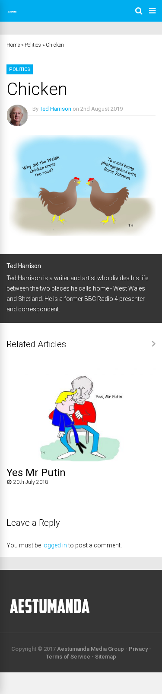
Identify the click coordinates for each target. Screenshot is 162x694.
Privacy (138, 649)
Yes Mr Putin (36, 473)
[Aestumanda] (12, 16)
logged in (54, 545)
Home (13, 45)
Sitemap (105, 656)
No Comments (50, 121)
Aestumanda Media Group (90, 649)
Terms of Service (68, 656)
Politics (33, 45)
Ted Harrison (55, 109)
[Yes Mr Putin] (81, 459)
